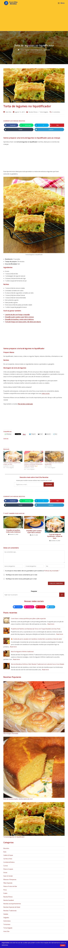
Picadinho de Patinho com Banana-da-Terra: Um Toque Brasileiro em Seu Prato (35, 629)
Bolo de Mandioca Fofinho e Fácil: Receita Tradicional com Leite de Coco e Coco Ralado (37, 664)
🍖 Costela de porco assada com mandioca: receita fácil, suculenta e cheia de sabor (36, 639)
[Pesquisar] (62, 594)
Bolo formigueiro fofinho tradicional (22, 651)
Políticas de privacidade (51, 571)
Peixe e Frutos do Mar (10, 886)
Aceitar (63, 945)
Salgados (6, 917)
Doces (5, 872)
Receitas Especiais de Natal (11, 907)
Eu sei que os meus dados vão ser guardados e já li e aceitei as (32, 571)
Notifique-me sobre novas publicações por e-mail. (21, 579)
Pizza (5, 890)
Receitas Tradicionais (10, 911)
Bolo (4, 852)
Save (58, 125)
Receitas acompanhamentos (12, 904)
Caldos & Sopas (8, 855)
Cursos (5, 866)
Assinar (49, 484)
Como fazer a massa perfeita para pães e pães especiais (28, 618)
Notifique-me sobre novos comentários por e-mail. (21, 575)
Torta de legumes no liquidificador (40, 50)
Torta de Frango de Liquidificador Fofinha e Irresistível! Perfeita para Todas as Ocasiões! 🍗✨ (33, 464)
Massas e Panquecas (9, 879)
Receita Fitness (33, 112)
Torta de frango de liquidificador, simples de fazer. (12, 463)
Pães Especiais (7, 883)
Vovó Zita (8, 112)
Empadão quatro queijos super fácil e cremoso (34, 531)
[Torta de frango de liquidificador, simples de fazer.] (12, 456)
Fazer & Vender (8, 876)
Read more (51, 624)
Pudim (5, 893)
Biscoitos (6, 848)
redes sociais (46, 393)
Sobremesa (6, 921)
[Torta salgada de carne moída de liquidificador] (54, 456)
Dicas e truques (8, 869)
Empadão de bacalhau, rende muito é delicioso (13, 531)
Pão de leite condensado (25, 404)
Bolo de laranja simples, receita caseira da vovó (18, 799)
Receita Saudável (8, 900)
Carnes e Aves (7, 859)
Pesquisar (34, 591)
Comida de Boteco (9, 862)
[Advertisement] (34, 18)
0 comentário (56, 112)
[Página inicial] (18, 50)
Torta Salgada (44, 112)
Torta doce (6, 924)
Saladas (5, 914)
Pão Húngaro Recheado (10, 733)
